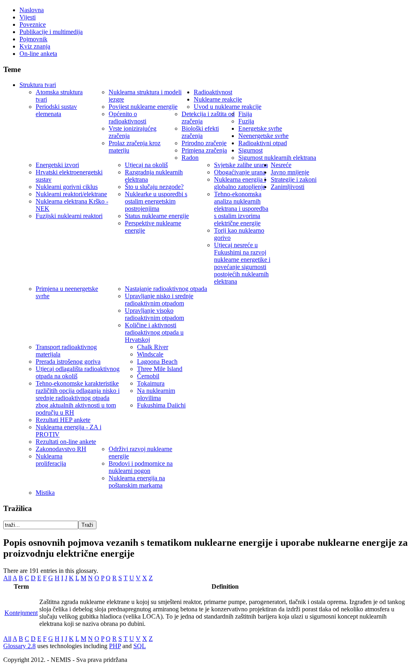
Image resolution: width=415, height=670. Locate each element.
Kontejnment (21, 612)
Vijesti (27, 17)
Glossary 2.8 (19, 645)
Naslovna (31, 9)
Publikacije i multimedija (51, 31)
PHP (115, 645)
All (7, 578)
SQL (139, 645)
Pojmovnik (33, 39)
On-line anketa (38, 53)
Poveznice (32, 24)
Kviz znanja (34, 46)
